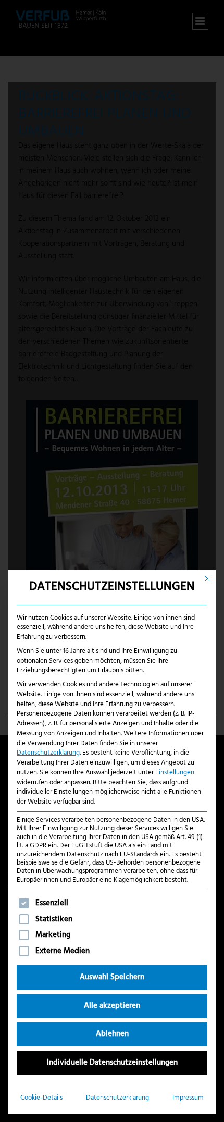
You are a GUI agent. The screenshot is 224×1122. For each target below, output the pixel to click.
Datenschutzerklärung (48, 752)
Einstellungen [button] (174, 772)
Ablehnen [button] (112, 1034)
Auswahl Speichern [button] (112, 977)
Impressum (188, 1097)
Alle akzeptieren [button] (112, 1006)
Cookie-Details (41, 1097)
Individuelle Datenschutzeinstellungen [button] (112, 1062)
